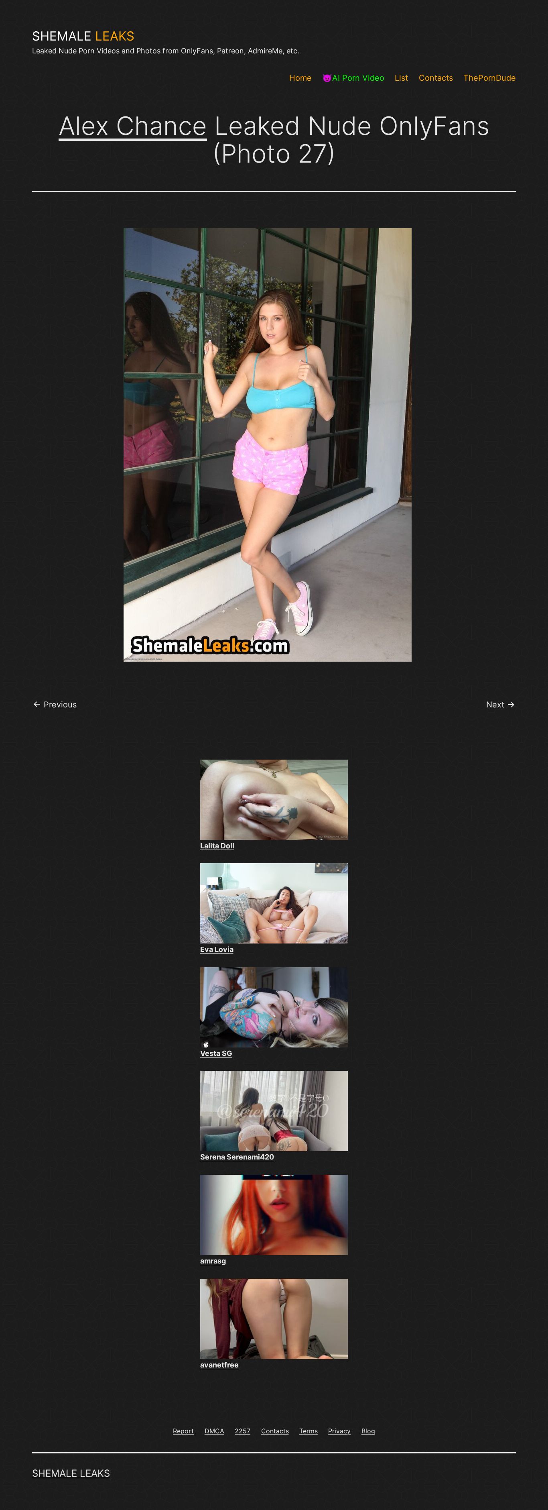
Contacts (436, 78)
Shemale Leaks (71, 1473)
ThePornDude (489, 78)
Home (300, 78)
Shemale (83, 36)
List (401, 78)
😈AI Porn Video (353, 78)
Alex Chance (133, 125)
